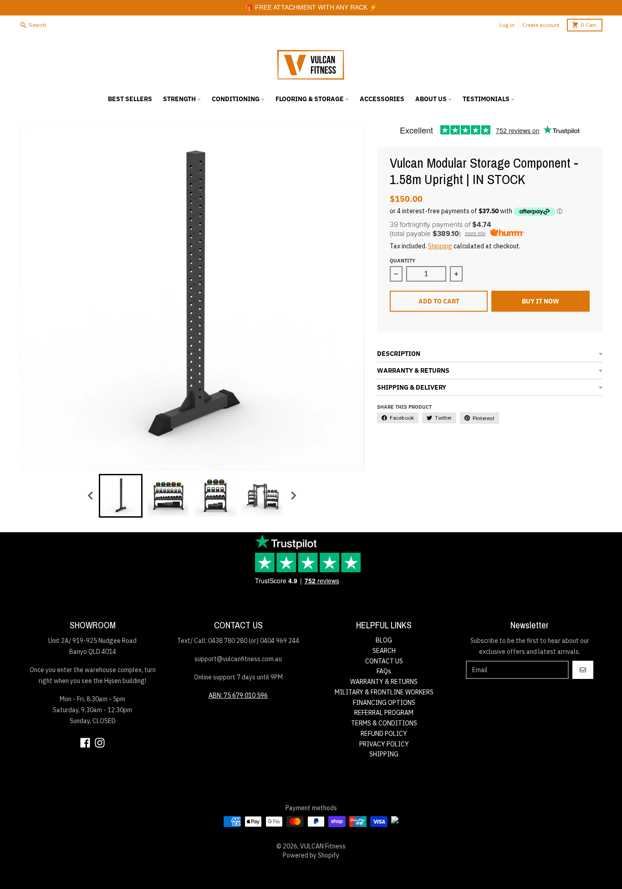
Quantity (402, 260)
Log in (507, 24)
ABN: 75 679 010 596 (238, 695)
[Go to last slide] (90, 496)
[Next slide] (292, 496)
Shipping (440, 246)
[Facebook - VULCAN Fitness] (85, 742)
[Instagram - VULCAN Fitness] (99, 742)
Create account (541, 24)
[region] (311, 7)
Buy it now (540, 301)
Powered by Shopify (311, 855)
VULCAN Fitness (323, 846)
